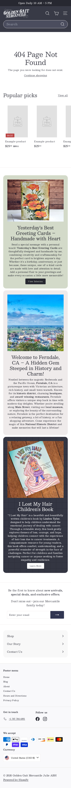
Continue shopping (35, 75)
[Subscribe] (57, 615)
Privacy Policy (11, 700)
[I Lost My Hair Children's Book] (35, 469)
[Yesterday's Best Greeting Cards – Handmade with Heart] (35, 200)
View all (63, 95)
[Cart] (56, 13)
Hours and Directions (15, 696)
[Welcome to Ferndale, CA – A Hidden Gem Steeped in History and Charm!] (35, 323)
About (6, 686)
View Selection (35, 281)
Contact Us (9, 691)
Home (6, 677)
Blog (5, 681)
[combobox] (35, 24)
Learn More (35, 565)
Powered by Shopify (15, 780)
